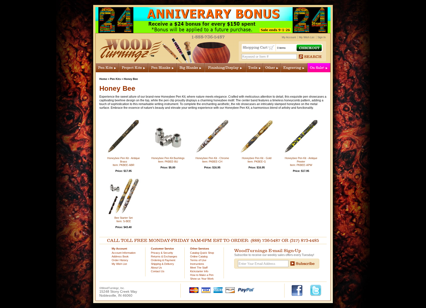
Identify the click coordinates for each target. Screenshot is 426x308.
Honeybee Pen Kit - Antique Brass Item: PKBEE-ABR (123, 161)
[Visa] (205, 289)
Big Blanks (188, 68)
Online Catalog (199, 256)
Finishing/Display (223, 68)
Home (103, 78)
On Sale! (317, 68)
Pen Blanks (160, 68)
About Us (156, 267)
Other (270, 68)
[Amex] (217, 289)
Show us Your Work (202, 278)
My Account (289, 37)
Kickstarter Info (199, 271)
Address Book (120, 256)
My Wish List (306, 37)
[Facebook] (299, 290)
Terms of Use (198, 260)
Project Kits (132, 68)
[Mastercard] (192, 289)
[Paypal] (244, 289)
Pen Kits (105, 68)
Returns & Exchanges (164, 256)
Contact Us (157, 271)
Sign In (322, 37)
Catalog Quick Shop (202, 252)
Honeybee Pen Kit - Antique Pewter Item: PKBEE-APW (301, 161)
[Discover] (229, 289)
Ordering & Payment (163, 260)
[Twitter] (315, 290)
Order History (120, 260)
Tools (252, 68)
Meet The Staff (199, 267)
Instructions (197, 263)
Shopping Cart (255, 47)
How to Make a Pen (201, 274)
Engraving (292, 68)
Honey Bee (131, 78)
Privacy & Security (162, 252)
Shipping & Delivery (162, 263)
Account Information (124, 252)
